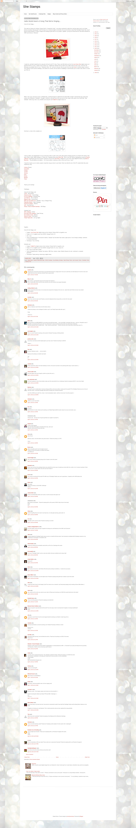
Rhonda (26, 177)
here (75, 67)
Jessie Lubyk (31, 371)
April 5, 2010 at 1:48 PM (33, 443)
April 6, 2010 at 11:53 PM (33, 669)
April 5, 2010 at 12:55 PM (33, 383)
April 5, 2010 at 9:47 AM (33, 316)
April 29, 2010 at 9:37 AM (33, 751)
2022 (96, 32)
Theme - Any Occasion (73, 260)
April (95, 64)
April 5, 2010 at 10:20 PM (33, 570)
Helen (29, 482)
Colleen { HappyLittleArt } (33, 526)
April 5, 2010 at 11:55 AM (33, 359)
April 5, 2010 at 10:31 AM (33, 334)
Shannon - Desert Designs (33, 643)
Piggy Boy (34, 763)
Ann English (30, 331)
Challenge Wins (42, 14)
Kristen (25, 176)
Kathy (29, 681)
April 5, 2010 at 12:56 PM (33, 394)
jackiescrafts (31, 339)
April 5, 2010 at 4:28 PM (33, 496)
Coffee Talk (60, 157)
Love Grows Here (77, 64)
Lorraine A (30, 689)
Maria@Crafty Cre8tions (33, 606)
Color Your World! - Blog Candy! (33, 771)
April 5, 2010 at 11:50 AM (33, 345)
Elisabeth (30, 465)
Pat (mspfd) (30, 551)
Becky (29, 447)
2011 (96, 46)
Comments (97, 137)
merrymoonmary (70, 816)
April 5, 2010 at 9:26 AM (33, 293)
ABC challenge (27, 212)
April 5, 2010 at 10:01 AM (33, 327)
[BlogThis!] (38, 258)
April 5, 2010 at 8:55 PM (33, 547)
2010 (96, 48)
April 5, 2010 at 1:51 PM (33, 453)
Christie (26, 170)
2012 (96, 44)
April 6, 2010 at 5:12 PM (33, 639)
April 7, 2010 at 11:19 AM (33, 685)
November (96, 52)
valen (29, 590)
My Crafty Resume (33, 14)
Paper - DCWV (45, 260)
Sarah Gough (30, 457)
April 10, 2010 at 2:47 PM (33, 743)
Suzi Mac (30, 634)
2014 (96, 41)
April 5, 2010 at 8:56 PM (33, 555)
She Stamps (31, 6)
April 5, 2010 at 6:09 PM (33, 522)
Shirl (29, 582)
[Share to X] (39, 258)
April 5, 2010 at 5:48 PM (33, 514)
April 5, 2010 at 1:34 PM (33, 419)
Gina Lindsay (30, 702)
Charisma (27, 195)
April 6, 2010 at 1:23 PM (33, 618)
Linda (29, 653)
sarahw (29, 363)
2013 (96, 43)
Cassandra (26, 168)
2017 (96, 39)
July (95, 59)
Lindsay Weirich (31, 288)
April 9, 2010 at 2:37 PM (33, 725)
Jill (28, 615)
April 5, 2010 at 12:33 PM (33, 367)
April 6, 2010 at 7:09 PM (33, 661)
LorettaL (29, 297)
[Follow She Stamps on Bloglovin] (100, 188)
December (96, 50)
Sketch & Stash (28, 216)
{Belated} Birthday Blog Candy (38, 775)
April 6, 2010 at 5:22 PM (33, 648)
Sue (28, 349)
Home (25, 14)
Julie (29, 534)
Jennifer (26, 171)
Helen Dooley (31, 543)
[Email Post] (34, 258)
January (96, 70)
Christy (29, 666)
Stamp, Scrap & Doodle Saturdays (32, 206)
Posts (96, 135)
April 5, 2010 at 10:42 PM (33, 578)
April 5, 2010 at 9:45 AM (33, 300)
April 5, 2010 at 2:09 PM (33, 470)
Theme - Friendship (82, 260)
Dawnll (29, 423)
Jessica (26, 173)
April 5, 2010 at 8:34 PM (33, 539)
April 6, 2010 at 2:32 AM (33, 594)
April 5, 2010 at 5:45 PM (33, 506)
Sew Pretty (57, 158)
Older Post (87, 757)
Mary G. (29, 279)
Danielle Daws (31, 598)
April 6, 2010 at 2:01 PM (33, 630)
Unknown (30, 305)
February (96, 68)
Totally (28, 217)
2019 (96, 37)
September (96, 55)
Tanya (25, 179)
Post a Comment (29, 754)
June (95, 61)
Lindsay (26, 167)
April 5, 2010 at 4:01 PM (33, 488)
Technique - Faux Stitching (53, 260)
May (95, 63)
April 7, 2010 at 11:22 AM (33, 698)
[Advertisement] (101, 99)
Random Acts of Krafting (33, 729)
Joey (29, 434)
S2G (25, 205)
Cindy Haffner (31, 559)
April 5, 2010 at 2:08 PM (33, 461)
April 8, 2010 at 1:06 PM (33, 717)
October (96, 53)
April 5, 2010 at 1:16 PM (33, 402)
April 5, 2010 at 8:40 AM (33, 284)
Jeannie (29, 623)
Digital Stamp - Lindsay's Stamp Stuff (35, 260)
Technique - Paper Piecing (64, 260)
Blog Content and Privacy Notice (60, 14)
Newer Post (26, 757)
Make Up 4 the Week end (30, 200)
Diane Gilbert (30, 574)
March (95, 66)
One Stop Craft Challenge (30, 213)
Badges (49, 14)
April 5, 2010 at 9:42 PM (33, 562)
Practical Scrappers (28, 203)
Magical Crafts (27, 199)
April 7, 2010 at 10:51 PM (33, 710)
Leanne (29, 269)
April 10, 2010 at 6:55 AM (33, 736)
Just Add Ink (27, 197)
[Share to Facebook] (41, 258)
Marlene (29, 387)
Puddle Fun (55, 99)
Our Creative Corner (28, 214)
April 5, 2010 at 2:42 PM (33, 478)
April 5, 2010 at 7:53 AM (33, 274)
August (96, 57)
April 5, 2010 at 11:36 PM (33, 586)
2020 (96, 35)
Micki (29, 320)
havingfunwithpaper (32, 748)
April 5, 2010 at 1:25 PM (33, 411)
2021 (96, 33)
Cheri (29, 567)
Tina (29, 714)
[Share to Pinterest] (42, 258)
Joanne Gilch (30, 492)
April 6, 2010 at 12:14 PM (33, 610)
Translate (104, 129)
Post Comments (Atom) (35, 759)
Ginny (29, 511)
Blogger (81, 816)
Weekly (28, 202)
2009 (96, 72)
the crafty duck (31, 379)
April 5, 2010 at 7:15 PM (33, 530)
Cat (28, 518)
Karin (25, 174)
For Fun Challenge (28, 196)
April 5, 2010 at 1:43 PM (33, 430)
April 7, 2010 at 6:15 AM (33, 677)
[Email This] (36, 258)
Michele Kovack (31, 673)
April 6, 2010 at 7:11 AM (33, 601)
